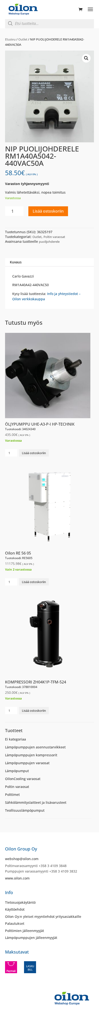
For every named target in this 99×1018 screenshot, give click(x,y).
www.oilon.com (17, 878)
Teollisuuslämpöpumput (24, 810)
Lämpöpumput (17, 771)
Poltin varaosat (54, 237)
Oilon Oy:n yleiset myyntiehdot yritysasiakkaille (43, 916)
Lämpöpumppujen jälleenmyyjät (31, 937)
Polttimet (12, 794)
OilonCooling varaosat (22, 778)
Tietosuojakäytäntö (20, 902)
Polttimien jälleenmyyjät (24, 930)
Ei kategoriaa (15, 739)
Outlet (22, 39)
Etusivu (10, 39)
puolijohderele (49, 241)
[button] (86, 58)
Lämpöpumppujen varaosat (27, 763)
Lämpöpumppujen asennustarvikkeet (35, 747)
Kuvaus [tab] (16, 262)
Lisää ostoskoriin (48, 211)
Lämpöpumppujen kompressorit (31, 755)
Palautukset (14, 923)
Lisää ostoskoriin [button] (34, 453)
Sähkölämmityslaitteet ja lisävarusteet (35, 802)
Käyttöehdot (15, 909)
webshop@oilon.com (21, 858)
